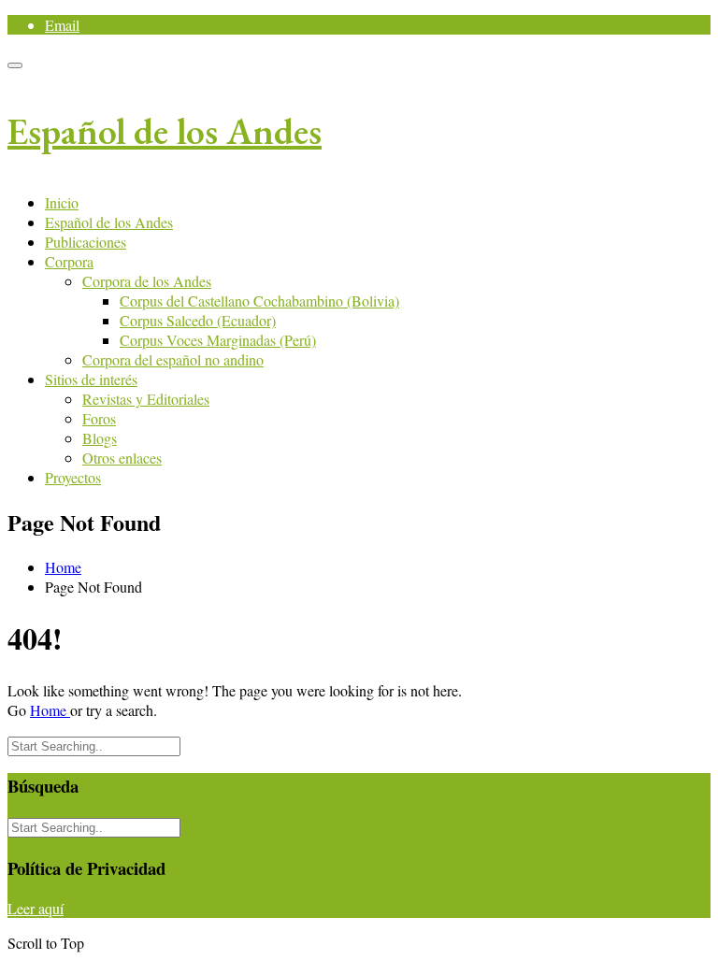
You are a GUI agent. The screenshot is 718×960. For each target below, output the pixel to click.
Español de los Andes (164, 131)
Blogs (99, 438)
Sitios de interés (91, 379)
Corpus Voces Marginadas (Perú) (218, 340)
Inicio (62, 202)
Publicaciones (85, 241)
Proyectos (73, 477)
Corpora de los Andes (146, 281)
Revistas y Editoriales (145, 398)
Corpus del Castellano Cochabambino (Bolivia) (259, 300)
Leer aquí (35, 908)
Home (63, 567)
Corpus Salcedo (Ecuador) (198, 320)
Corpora (69, 261)
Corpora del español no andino (173, 359)
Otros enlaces (122, 457)
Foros (99, 418)
